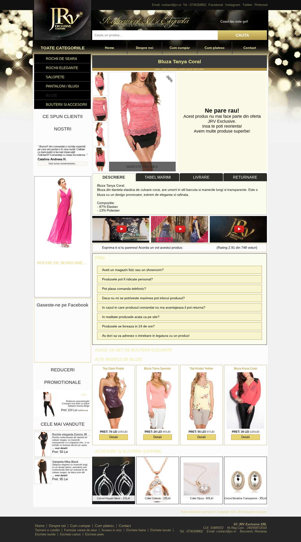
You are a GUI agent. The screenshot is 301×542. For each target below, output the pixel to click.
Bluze (51, 95)
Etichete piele (94, 534)
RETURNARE (245, 177)
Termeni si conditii (47, 530)
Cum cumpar (180, 48)
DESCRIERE (114, 177)
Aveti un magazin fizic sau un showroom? (133, 270)
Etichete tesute (160, 530)
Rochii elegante (62, 68)
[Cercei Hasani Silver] (113, 503)
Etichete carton (70, 534)
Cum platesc (215, 48)
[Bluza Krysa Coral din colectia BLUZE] (245, 400)
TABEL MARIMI (158, 177)
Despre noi (144, 48)
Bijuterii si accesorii (66, 104)
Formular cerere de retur (80, 530)
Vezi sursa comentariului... (62, 163)
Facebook (215, 5)
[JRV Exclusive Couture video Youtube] (120, 230)
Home (109, 48)
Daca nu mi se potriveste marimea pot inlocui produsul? (143, 298)
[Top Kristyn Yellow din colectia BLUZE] (201, 400)
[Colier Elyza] (201, 503)
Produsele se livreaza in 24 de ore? (128, 326)
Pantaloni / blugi (62, 86)
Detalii (113, 437)
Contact (249, 48)
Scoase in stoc (111, 530)
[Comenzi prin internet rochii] (62, 39)
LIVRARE (201, 177)
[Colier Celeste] (157, 503)
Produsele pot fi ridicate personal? (127, 279)
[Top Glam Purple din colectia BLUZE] (113, 400)
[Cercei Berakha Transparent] (245, 503)
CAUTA (242, 35)
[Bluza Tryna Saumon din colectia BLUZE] (157, 400)
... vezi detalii (59, 448)
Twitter (247, 5)
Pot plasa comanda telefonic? (124, 289)
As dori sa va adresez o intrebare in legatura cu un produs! (146, 336)
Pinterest (261, 5)
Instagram (232, 5)
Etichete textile (45, 534)
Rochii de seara (61, 59)
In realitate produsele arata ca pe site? (130, 317)
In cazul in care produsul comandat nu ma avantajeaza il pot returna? (153, 307)
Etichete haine (136, 530)
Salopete (55, 77)
